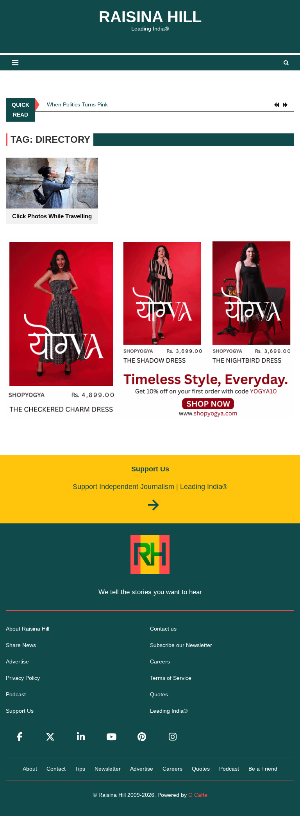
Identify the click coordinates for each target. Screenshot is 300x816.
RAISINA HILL (150, 16)
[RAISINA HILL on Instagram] (172, 737)
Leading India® (169, 711)
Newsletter (108, 769)
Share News (21, 645)
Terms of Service (170, 678)
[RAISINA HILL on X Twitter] (50, 737)
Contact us (163, 628)
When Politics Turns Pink (77, 103)
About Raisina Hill (27, 628)
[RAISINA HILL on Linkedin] (81, 737)
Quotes (159, 694)
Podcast (16, 694)
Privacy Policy (23, 678)
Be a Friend (262, 769)
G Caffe (197, 795)
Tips (80, 769)
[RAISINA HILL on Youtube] (111, 737)
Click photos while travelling (52, 216)
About (30, 769)
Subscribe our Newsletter (181, 645)
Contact (56, 769)
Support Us (20, 711)
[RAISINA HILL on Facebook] (19, 737)
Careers (160, 661)
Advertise (17, 661)
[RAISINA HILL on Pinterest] (142, 737)
